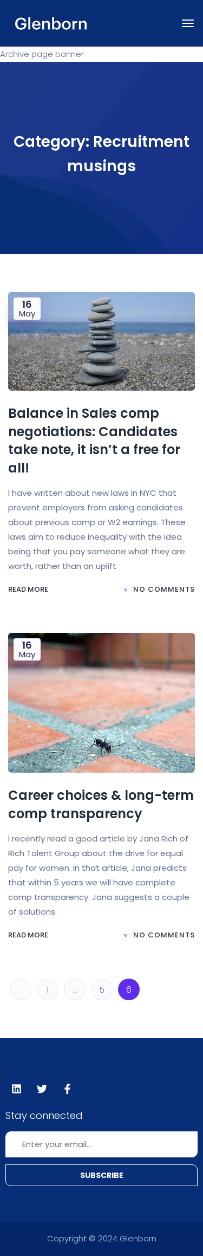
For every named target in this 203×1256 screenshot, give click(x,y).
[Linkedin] (16, 1089)
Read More (29, 589)
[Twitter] (42, 1089)
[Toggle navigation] (187, 23)
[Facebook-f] (67, 1089)
